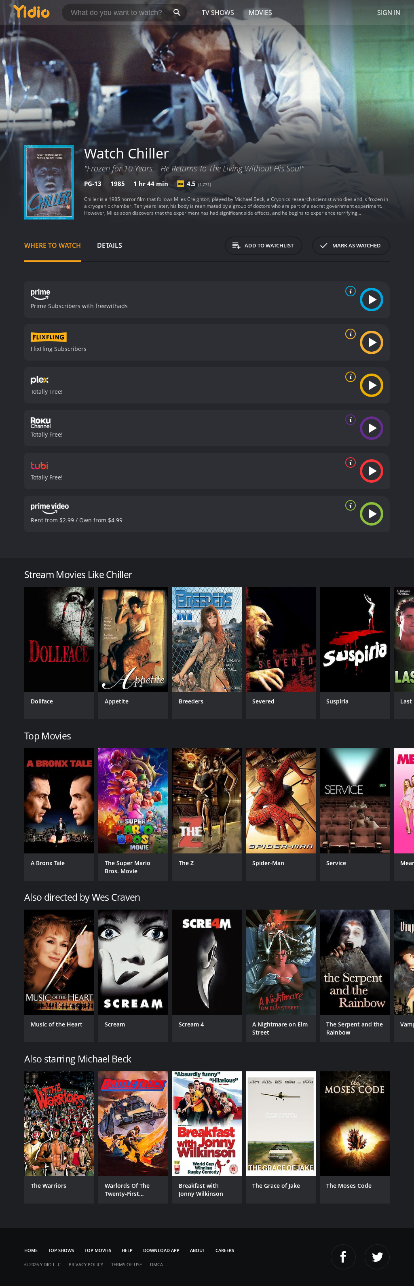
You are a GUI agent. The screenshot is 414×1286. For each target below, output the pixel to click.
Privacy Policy (86, 1264)
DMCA (156, 1264)
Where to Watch (52, 245)
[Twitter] (377, 1256)
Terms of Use (126, 1264)
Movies (260, 12)
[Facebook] (343, 1256)
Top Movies (97, 1250)
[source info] (349, 291)
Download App (161, 1250)
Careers (224, 1250)
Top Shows (61, 1250)
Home (31, 1250)
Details (109, 245)
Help (127, 1250)
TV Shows (218, 12)
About (197, 1250)
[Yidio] (31, 12)
